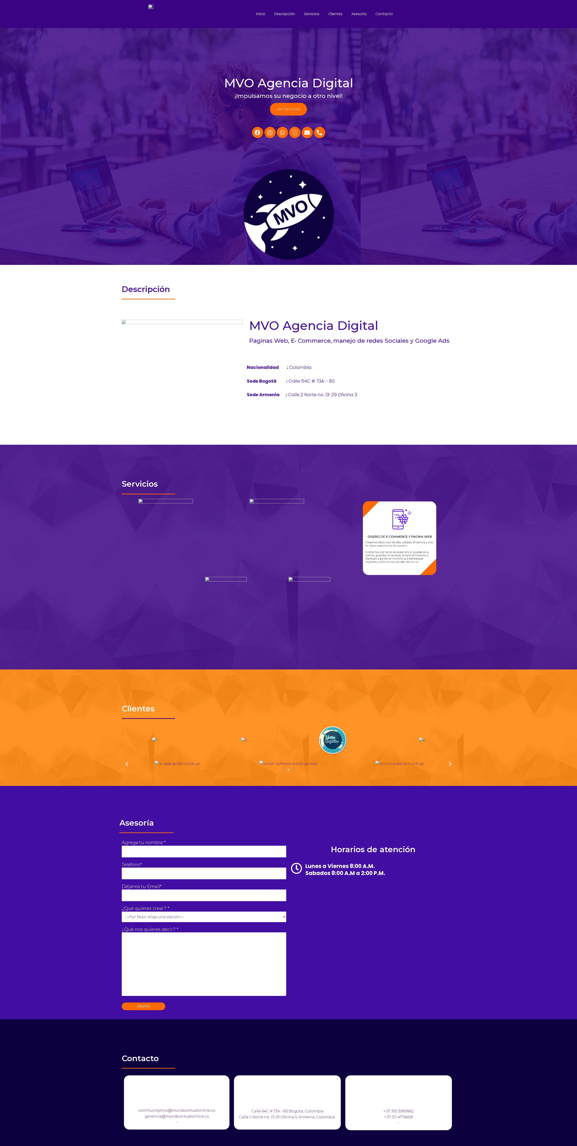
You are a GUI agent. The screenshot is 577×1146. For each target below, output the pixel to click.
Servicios (311, 13)
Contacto (384, 13)
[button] (127, 763)
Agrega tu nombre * (144, 842)
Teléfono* (132, 864)
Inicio (260, 13)
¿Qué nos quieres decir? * (150, 929)
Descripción (284, 13)
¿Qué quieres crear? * (145, 908)
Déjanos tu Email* (141, 886)
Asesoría (358, 13)
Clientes (335, 13)
